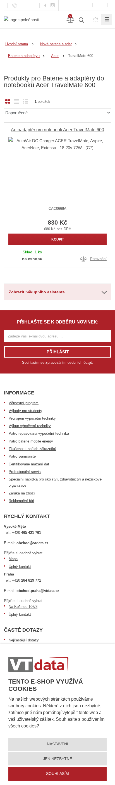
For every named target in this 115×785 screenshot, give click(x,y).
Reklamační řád (21, 501)
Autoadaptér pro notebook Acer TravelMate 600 (57, 129)
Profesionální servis (25, 472)
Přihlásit (58, 351)
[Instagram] (53, 5)
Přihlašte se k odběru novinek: (58, 322)
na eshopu (32, 258)
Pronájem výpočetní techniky (32, 418)
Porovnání (98, 259)
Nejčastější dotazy (24, 640)
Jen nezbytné (57, 759)
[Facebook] (45, 5)
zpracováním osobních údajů (68, 362)
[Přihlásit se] (100, 5)
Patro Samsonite (22, 456)
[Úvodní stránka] (21, 19)
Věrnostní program (24, 403)
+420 (26, 533)
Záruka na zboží (22, 493)
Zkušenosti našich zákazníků (32, 449)
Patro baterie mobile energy (31, 441)
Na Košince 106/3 (23, 607)
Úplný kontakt (20, 567)
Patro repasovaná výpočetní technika (39, 433)
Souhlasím (57, 773)
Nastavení (57, 744)
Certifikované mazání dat (29, 464)
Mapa (13, 559)
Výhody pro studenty (25, 411)
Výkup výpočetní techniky (30, 426)
